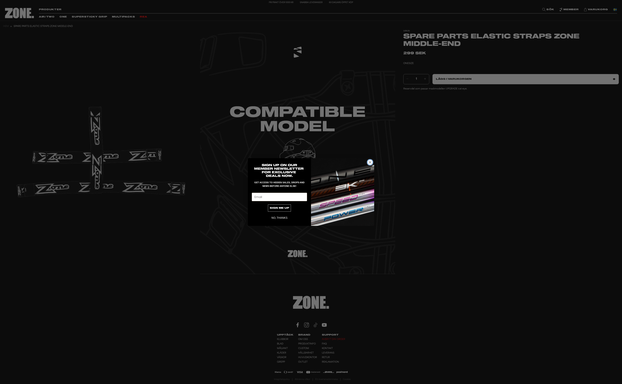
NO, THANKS (279, 217)
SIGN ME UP (279, 208)
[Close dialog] (370, 162)
